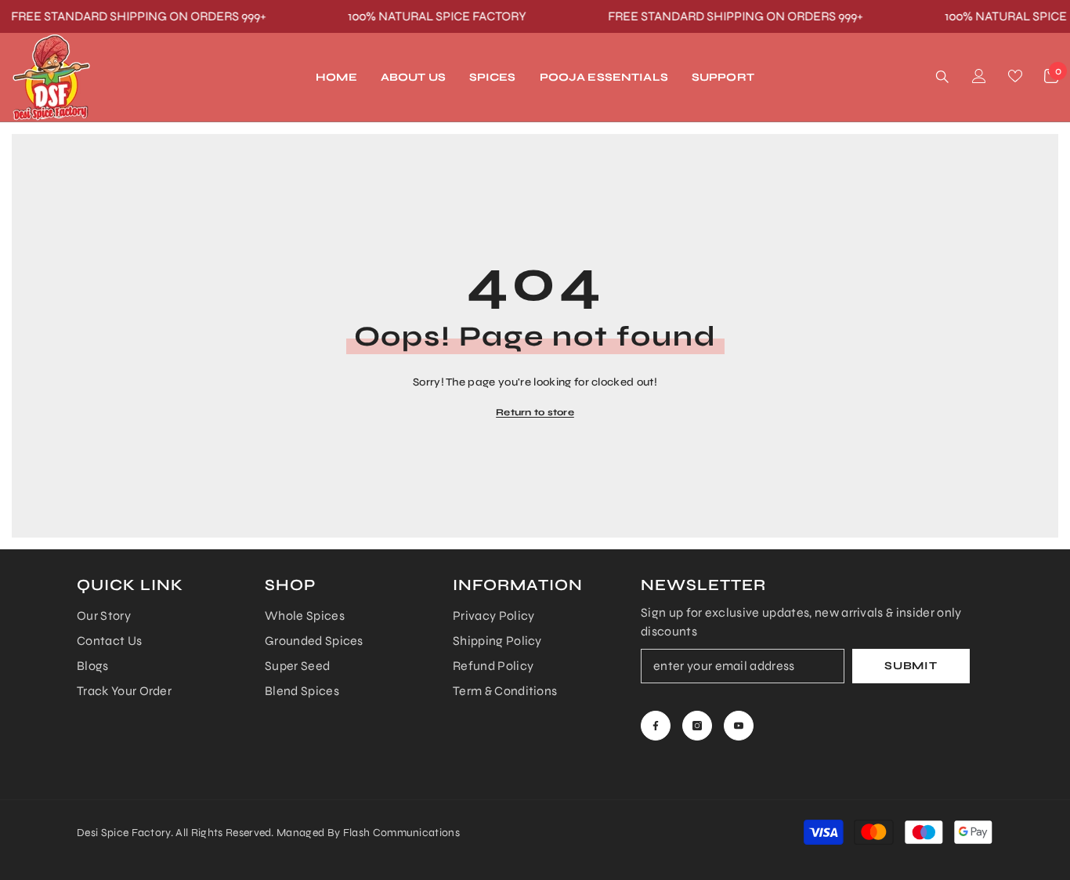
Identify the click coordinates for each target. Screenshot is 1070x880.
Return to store (535, 412)
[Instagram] (697, 726)
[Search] (942, 76)
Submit (910, 665)
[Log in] (979, 76)
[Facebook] (656, 726)
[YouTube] (739, 726)
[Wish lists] (1015, 76)
